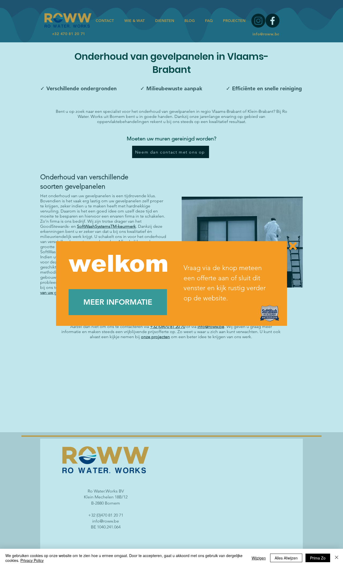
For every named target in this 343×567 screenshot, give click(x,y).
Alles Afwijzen (286, 558)
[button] (293, 246)
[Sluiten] (336, 558)
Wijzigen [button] (259, 558)
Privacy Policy (32, 560)
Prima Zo (318, 558)
